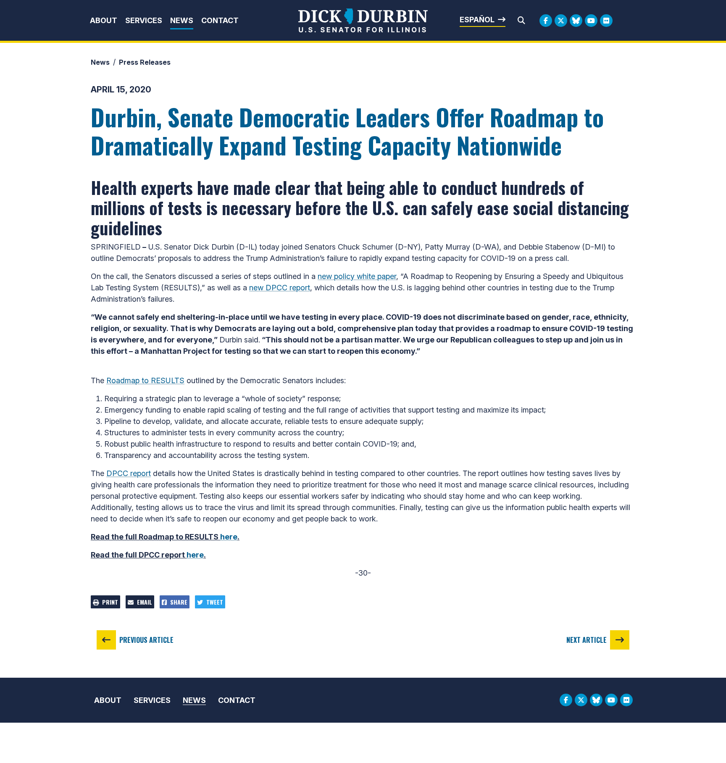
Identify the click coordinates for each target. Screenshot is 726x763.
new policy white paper (357, 276)
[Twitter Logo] (561, 20)
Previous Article (146, 640)
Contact (220, 20)
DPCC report (128, 473)
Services (143, 20)
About (103, 20)
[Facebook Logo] (545, 20)
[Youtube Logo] (591, 20)
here (228, 536)
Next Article (586, 640)
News (181, 20)
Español (477, 19)
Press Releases (145, 62)
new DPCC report (279, 287)
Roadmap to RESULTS (145, 380)
